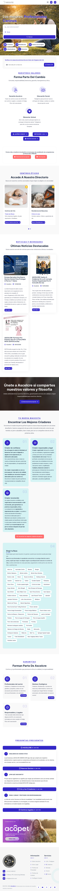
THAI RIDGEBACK (19, 636)
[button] (29, 229)
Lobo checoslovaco (26, 599)
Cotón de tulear (36, 584)
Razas (8, 32)
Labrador (47, 595)
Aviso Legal (35, 864)
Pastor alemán (33, 607)
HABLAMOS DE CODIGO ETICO (18, 754)
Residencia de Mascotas (40, 211)
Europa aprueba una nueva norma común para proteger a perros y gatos (15, 279)
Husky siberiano (23, 595)
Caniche (9, 580)
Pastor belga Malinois (30, 610)
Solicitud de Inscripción (30, 401)
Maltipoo (37, 599)
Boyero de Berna (28, 577)
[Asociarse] (55, 2)
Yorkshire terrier (11, 640)
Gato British (10, 592)
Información (41, 157)
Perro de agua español (39, 618)
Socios (49, 874)
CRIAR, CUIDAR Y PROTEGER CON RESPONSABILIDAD (25, 795)
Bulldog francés (40, 577)
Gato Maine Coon (21, 592)
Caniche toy (18, 580)
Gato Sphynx (47, 592)
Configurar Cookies (37, 878)
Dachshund (47, 584)
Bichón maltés (24, 573)
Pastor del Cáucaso (32, 614)
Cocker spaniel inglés (22, 584)
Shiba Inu (24, 633)
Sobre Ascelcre (36, 861)
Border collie (10, 577)
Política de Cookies (34, 874)
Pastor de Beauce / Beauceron (15, 614)
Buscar (30, 37)
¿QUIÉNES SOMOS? (20, 134)
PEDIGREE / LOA (40, 134)
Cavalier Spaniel (36, 580)
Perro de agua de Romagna (22, 618)
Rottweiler (29, 625)
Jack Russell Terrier (36, 595)
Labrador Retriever (12, 599)
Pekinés (9, 618)
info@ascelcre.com (11, 878)
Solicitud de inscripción (22, 157)
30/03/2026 (17, 344)
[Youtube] (42, 887)
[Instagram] (46, 887)
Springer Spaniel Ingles (44, 633)
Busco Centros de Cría (11, 222)
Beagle (37, 569)
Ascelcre (8, 284)
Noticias (48, 868)
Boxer (19, 577)
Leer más (7, 310)
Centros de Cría (10, 211)
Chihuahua (46, 580)
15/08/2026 (17, 284)
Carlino (26, 580)
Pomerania (25, 621)
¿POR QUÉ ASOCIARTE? (16, 774)
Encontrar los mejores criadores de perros (30, 536)
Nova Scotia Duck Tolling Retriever (16, 607)
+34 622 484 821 (11, 871)
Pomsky (33, 621)
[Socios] (51, 2)
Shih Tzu (32, 633)
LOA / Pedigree (50, 861)
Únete (24, 695)
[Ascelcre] (8, 2)
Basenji (30, 569)
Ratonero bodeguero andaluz (15, 625)
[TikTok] (50, 887)
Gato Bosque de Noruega (35, 588)
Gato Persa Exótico (35, 592)
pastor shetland (45, 614)
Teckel (9, 636)
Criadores (49, 864)
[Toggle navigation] (48, 2)
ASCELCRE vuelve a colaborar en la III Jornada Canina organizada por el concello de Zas (42, 280)
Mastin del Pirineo (12, 603)
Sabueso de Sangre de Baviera (15, 629)
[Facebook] (38, 887)
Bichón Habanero (11, 573)
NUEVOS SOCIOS (32, 138)
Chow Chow (10, 584)
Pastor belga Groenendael (14, 610)
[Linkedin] (54, 887)
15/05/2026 (45, 286)
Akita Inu (9, 569)
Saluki (28, 629)
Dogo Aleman (11, 588)
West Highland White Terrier (35, 636)
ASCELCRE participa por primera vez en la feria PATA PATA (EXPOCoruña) (15, 339)
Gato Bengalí (21, 588)
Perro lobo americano (13, 621)
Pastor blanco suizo (45, 610)
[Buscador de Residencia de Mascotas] (42, 196)
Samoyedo (36, 629)
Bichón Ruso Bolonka (36, 573)
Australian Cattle (20, 569)
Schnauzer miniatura (12, 633)
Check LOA (49, 64)
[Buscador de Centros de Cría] (16, 196)
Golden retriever (11, 595)
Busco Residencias (37, 222)
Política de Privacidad (34, 869)
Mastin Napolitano (25, 603)
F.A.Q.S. (48, 871)
